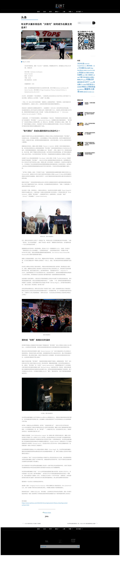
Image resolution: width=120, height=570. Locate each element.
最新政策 (80, 82)
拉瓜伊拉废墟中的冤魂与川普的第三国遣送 (90, 153)
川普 (86, 75)
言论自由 (90, 92)
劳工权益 (88, 70)
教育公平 (80, 80)
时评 (50, 11)
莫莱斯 (81, 92)
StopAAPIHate (80, 65)
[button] (79, 41)
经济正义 (82, 89)
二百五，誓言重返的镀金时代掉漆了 (90, 124)
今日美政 (81, 68)
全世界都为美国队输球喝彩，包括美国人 (90, 133)
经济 (78, 89)
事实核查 (89, 66)
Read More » (87, 105)
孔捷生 (79, 74)
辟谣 (56, 11)
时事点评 (90, 79)
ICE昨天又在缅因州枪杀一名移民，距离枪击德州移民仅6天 (90, 144)
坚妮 (87, 73)
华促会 (81, 72)
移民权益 (91, 86)
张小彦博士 (91, 77)
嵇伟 (83, 75)
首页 (38, 11)
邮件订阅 (43, 546)
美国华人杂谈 (85, 90)
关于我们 (78, 11)
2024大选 (80, 63)
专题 (70, 11)
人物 (64, 11)
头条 (44, 11)
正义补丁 (86, 82)
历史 (85, 72)
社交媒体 (84, 84)
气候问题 (91, 82)
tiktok (86, 65)
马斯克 (93, 91)
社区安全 (89, 84)
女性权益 (91, 73)
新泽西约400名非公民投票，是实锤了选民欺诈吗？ (90, 114)
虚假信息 (85, 92)
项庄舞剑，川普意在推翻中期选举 (90, 103)
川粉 (80, 77)
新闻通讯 (84, 79)
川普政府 (90, 75)
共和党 (85, 70)
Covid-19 (86, 63)
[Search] (93, 23)
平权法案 (85, 77)
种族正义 (85, 87)
